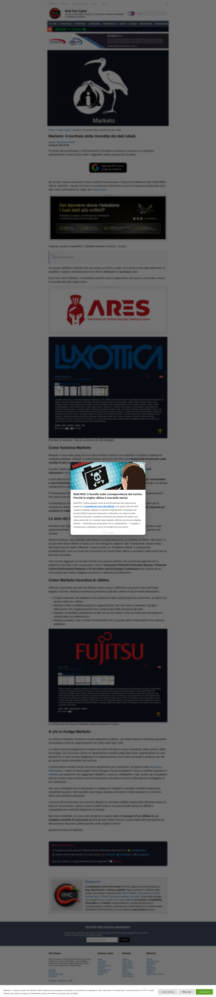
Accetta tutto (204, 992)
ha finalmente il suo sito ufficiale (99, 506)
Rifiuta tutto (186, 992)
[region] (108, 991)
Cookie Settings (168, 992)
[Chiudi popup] (142, 466)
